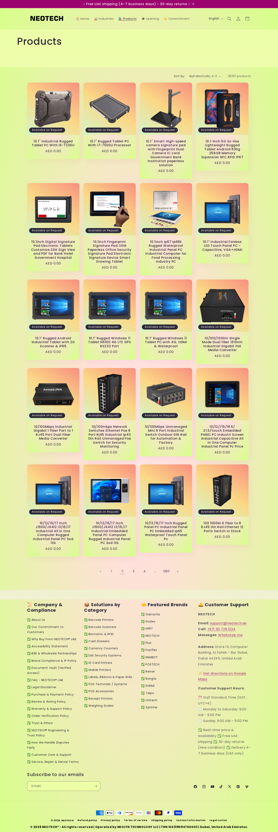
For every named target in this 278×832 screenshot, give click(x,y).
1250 (166, 571)
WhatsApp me (230, 635)
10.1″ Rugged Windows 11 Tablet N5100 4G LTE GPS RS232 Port (109, 342)
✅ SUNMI (147, 686)
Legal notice (218, 820)
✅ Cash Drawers (96, 641)
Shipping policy (161, 820)
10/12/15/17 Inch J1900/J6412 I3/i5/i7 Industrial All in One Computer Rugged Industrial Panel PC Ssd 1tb (53, 533)
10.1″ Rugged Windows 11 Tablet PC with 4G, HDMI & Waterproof (166, 342)
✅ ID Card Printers (98, 663)
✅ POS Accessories (99, 691)
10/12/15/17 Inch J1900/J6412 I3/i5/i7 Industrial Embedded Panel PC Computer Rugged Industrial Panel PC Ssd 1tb (110, 533)
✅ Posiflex (149, 650)
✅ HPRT (147, 629)
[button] (229, 18)
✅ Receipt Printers (98, 699)
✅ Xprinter (149, 707)
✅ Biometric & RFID (99, 634)
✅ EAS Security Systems (102, 655)
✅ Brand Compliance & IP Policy (52, 661)
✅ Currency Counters (101, 648)
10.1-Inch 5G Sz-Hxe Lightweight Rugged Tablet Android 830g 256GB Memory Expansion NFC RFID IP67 (222, 149)
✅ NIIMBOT (149, 657)
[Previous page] (100, 571)
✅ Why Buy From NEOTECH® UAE (51, 639)
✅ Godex (148, 621)
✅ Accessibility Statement (47, 646)
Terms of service (136, 820)
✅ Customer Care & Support (49, 755)
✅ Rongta (149, 679)
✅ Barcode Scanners (100, 627)
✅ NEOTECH (150, 636)
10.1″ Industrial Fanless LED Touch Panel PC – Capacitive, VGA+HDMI (222, 246)
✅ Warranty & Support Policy (49, 709)
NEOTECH (67, 820)
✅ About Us (36, 620)
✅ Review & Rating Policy (46, 702)
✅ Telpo (147, 693)
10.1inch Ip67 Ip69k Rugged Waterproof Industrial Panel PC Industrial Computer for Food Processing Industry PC (166, 252)
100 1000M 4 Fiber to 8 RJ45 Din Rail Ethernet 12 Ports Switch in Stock (222, 527)
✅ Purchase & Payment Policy (50, 694)
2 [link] (122, 571)
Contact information (191, 820)
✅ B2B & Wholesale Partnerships (52, 653)
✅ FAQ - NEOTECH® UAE (45, 680)
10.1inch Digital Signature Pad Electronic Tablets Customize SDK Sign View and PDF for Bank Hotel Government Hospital (53, 250)
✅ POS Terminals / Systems (105, 684)
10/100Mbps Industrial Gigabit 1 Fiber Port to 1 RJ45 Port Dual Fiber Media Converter (53, 433)
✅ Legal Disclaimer (42, 687)
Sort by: (179, 76)
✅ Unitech (149, 700)
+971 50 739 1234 (221, 629)
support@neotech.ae (228, 623)
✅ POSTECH (150, 664)
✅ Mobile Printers (97, 670)
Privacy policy (110, 820)
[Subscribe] (95, 786)
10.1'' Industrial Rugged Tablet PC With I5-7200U (53, 143)
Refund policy (87, 820)
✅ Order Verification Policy (48, 716)
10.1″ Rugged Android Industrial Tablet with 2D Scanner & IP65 (53, 342)
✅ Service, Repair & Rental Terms (53, 762)
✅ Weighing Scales (99, 706)
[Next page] (177, 571)
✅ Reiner (148, 671)
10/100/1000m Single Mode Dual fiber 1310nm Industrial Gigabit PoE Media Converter (222, 344)
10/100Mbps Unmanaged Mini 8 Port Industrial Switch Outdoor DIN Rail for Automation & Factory (166, 434)
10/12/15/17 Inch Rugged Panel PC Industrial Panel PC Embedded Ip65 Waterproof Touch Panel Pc (166, 531)
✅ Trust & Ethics (40, 723)
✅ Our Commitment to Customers (45, 629)
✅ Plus (146, 643)
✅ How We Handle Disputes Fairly (48, 745)
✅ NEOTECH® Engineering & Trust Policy (48, 732)
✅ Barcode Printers (99, 620)
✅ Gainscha (150, 614)
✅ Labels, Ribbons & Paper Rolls (108, 677)
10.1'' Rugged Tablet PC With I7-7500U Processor (109, 143)
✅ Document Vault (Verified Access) (49, 670)
